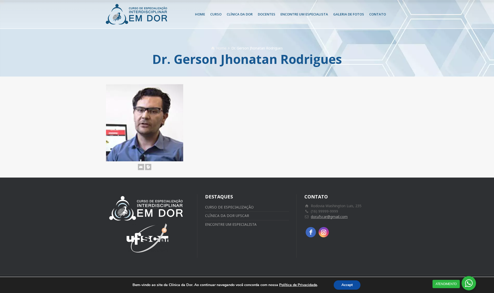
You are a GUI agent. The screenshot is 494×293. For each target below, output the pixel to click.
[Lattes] (148, 167)
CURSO (216, 14)
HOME (200, 14)
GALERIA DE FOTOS (348, 14)
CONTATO (377, 14)
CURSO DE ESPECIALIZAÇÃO (229, 207)
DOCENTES (266, 14)
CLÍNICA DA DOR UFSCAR (227, 215)
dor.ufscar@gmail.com (329, 216)
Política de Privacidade (298, 284)
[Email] (141, 167)
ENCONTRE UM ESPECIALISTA (304, 14)
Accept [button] (347, 284)
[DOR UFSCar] (137, 14)
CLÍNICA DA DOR (240, 14)
